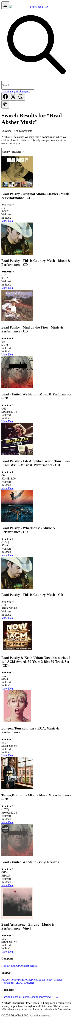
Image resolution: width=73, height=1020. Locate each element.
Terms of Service (27, 979)
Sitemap (32, 965)
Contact (23, 965)
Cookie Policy (45, 979)
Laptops (25, 996)
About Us (13, 965)
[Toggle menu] (5, 5)
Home (4, 91)
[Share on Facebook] (5, 97)
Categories (14, 91)
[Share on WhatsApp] (21, 97)
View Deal (7, 220)
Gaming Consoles (11, 996)
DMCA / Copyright (24, 982)
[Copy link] (5, 104)
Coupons (25, 91)
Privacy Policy (9, 979)
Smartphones (37, 996)
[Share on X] (13, 97)
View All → (52, 996)
